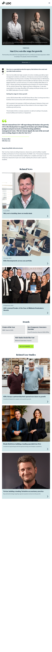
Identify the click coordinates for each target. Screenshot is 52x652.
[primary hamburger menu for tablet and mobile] (49, 3)
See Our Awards (25, 346)
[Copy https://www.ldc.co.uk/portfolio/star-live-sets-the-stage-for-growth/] (3, 74)
